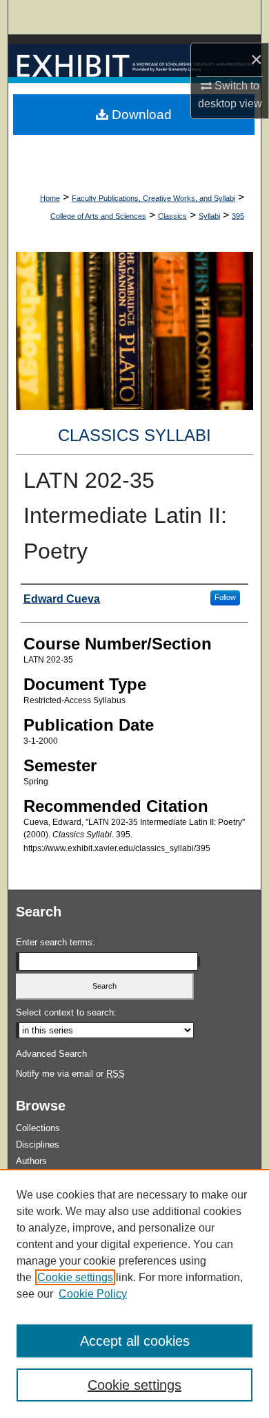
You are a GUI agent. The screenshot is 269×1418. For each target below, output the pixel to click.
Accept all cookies (135, 1341)
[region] (134, 1293)
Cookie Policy (93, 1294)
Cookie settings (75, 1277)
